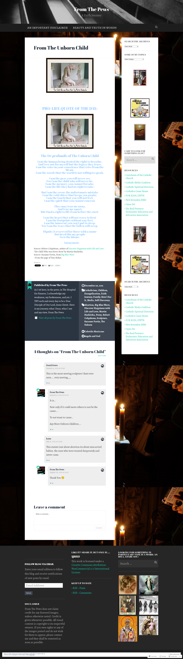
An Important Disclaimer (47, 28)
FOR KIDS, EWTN (135, 195)
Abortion (89, 305)
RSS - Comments (82, 593)
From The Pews (91, 9)
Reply (102, 365)
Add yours (102, 356)
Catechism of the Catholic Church (139, 176)
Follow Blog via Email (39, 564)
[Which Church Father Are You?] (127, 629)
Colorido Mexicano (94, 331)
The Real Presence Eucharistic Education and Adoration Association (139, 212)
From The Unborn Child (61, 47)
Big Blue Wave (67, 254)
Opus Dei (130, 204)
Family (96, 297)
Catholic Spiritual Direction (140, 187)
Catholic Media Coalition (138, 182)
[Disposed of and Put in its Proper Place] (127, 606)
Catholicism (90, 290)
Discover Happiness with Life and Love (86, 248)
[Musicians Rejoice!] (148, 606)
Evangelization (92, 293)
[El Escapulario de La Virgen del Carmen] (148, 626)
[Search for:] (139, 159)
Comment (99, 528)
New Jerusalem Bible (136, 200)
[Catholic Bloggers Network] (139, 116)
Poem (99, 314)
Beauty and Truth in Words (95, 28)
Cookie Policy (32, 655)
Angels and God (92, 336)
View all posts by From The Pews (54, 318)
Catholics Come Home (137, 191)
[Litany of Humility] (127, 585)
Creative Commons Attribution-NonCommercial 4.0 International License (90, 568)
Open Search (156, 27)
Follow (28, 593)
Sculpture (102, 318)
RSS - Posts (79, 588)
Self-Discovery (102, 300)
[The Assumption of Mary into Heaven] (148, 585)
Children (102, 290)
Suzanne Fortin (92, 321)
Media (90, 300)
